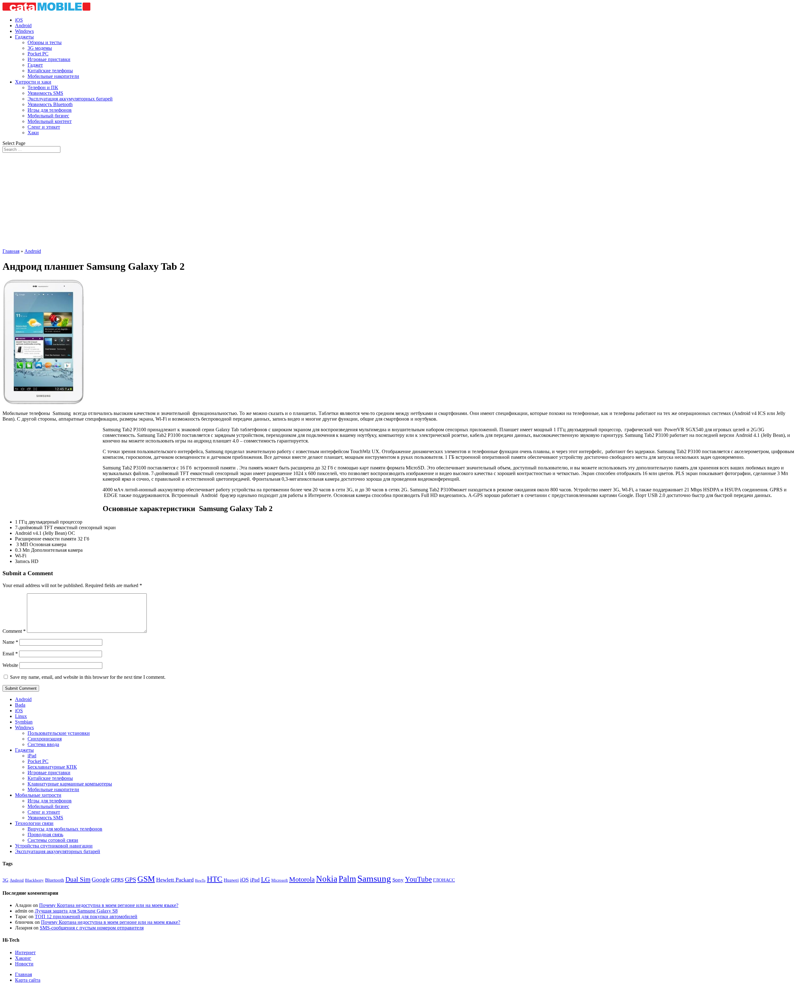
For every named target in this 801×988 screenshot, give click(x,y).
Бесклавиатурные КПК (52, 767)
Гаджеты (24, 36)
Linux (21, 716)
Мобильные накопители (53, 76)
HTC (214, 879)
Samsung (374, 878)
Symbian (24, 721)
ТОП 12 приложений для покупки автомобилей (86, 916)
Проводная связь (45, 834)
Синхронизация (45, 738)
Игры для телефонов (50, 110)
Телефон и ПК (43, 87)
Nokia (326, 878)
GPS (130, 879)
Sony (398, 880)
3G (5, 880)
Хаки (33, 132)
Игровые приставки (49, 59)
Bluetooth (54, 880)
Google (101, 879)
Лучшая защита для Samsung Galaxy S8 (76, 911)
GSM (146, 878)
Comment (14, 631)
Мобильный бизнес (48, 115)
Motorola (302, 879)
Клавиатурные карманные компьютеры (70, 783)
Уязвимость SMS (45, 93)
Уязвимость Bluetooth (50, 104)
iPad (32, 755)
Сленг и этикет (44, 127)
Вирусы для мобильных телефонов (65, 829)
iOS (19, 20)
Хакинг (23, 958)
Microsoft (279, 880)
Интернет (25, 952)
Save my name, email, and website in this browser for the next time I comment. (88, 677)
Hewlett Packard (175, 880)
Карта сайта (27, 980)
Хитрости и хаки (33, 81)
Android (23, 25)
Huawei (231, 880)
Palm (347, 878)
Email (10, 653)
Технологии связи (34, 823)
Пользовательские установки (59, 733)
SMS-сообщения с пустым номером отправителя (92, 927)
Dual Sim (77, 879)
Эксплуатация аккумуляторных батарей (70, 98)
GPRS (117, 880)
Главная (11, 251)
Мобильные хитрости (38, 795)
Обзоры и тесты (45, 42)
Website (10, 665)
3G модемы (40, 48)
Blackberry (34, 880)
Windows (24, 31)
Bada (20, 705)
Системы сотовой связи (53, 840)
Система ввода (43, 744)
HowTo (200, 880)
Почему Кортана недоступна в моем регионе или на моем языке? (108, 905)
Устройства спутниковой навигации (54, 845)
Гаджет (35, 65)
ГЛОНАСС (444, 880)
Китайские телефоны (50, 70)
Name (10, 642)
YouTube (418, 879)
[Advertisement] (400, 199)
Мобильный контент (50, 121)
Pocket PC (38, 53)
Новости (24, 963)
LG (265, 879)
